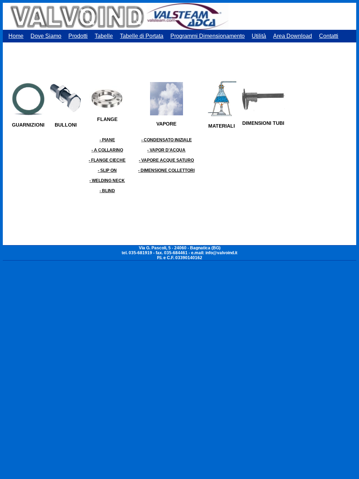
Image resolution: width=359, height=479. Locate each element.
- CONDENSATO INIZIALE (166, 139)
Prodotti (78, 36)
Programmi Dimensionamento (207, 36)
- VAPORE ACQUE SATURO (166, 160)
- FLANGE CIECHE (107, 160)
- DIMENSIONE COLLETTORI (166, 170)
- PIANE (107, 139)
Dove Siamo (46, 36)
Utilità (259, 36)
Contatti (328, 36)
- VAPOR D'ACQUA (166, 150)
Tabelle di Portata (141, 36)
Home (15, 36)
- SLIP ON (107, 170)
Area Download (292, 36)
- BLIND (107, 190)
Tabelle (104, 36)
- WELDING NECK (107, 180)
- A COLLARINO (107, 150)
